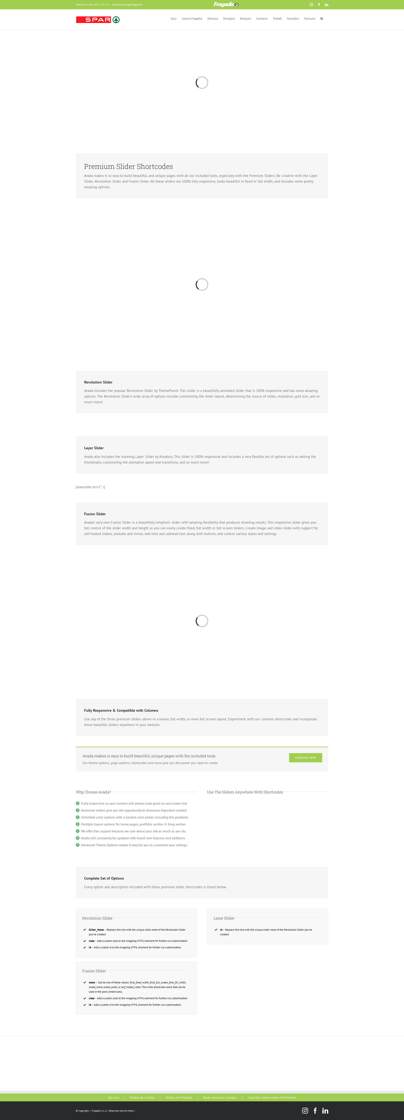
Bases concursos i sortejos (220, 1097)
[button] (321, 18)
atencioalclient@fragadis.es (127, 4)
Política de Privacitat (179, 1097)
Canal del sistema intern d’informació (272, 1097)
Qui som (113, 1097)
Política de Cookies (142, 1097)
